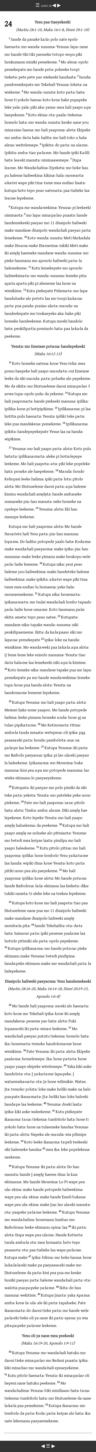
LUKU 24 (46, 5)
